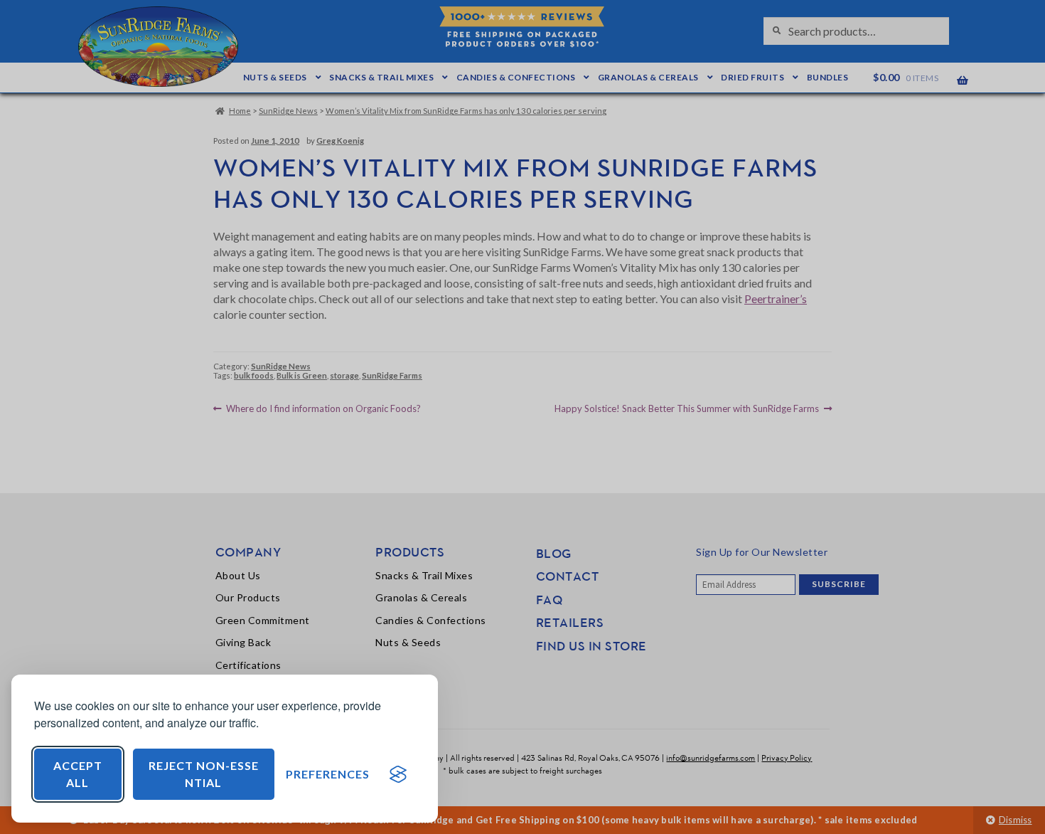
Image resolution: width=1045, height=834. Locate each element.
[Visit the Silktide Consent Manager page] (398, 774)
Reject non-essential (204, 774)
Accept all (77, 774)
